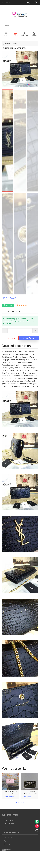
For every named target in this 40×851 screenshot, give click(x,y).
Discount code (9, 823)
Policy (6, 841)
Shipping (7, 844)
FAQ (5, 827)
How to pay (8, 838)
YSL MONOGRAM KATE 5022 (10, 793)
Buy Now (11, 338)
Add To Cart (29, 338)
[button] (16, 802)
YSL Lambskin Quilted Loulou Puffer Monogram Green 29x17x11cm (29, 795)
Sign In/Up (24, 35)
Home (7, 43)
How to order (9, 820)
